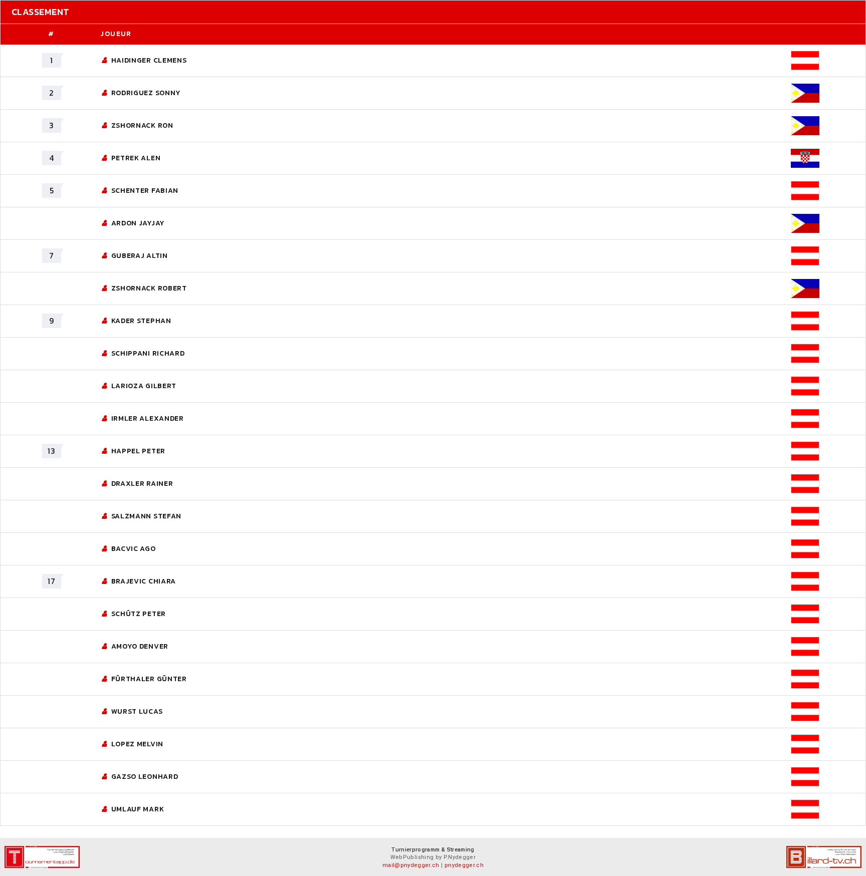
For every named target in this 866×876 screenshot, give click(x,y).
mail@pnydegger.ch (411, 865)
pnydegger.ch (464, 865)
